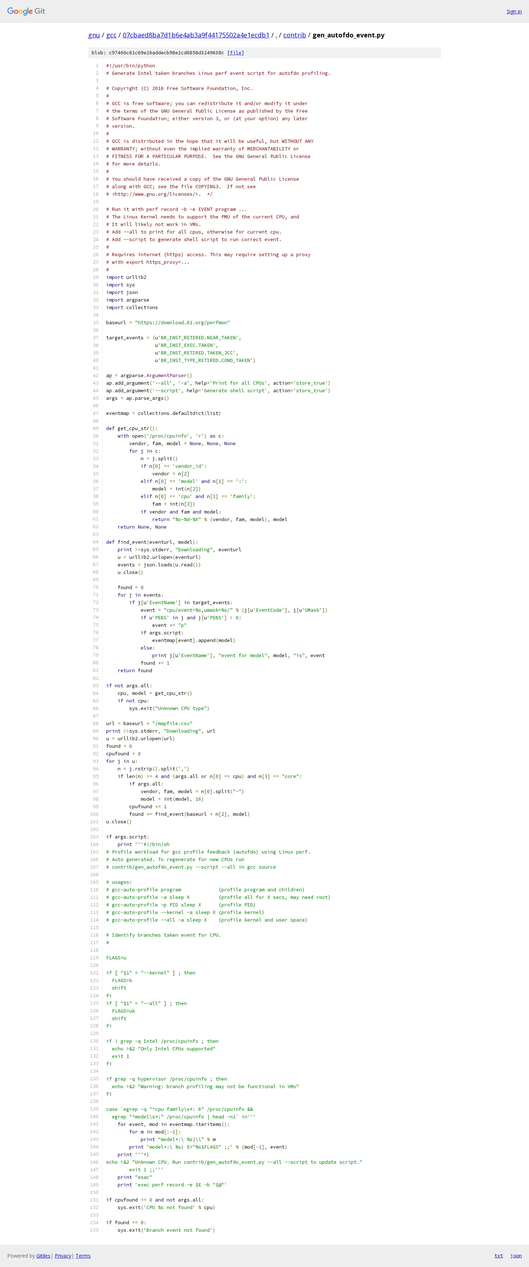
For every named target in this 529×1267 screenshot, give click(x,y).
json (516, 1255)
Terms (83, 1255)
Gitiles (43, 1255)
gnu (94, 35)
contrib (294, 35)
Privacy (63, 1255)
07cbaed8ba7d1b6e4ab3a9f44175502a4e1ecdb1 (196, 35)
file (235, 53)
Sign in (514, 11)
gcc (111, 35)
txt (498, 1255)
